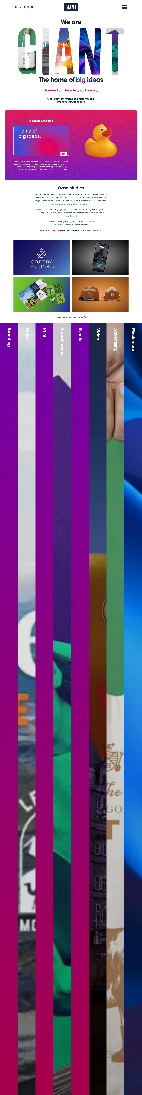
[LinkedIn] (24, 7)
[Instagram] (20, 7)
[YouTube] (32, 7)
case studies (56, 231)
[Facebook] (16, 7)
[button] (41, 142)
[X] (28, 7)
